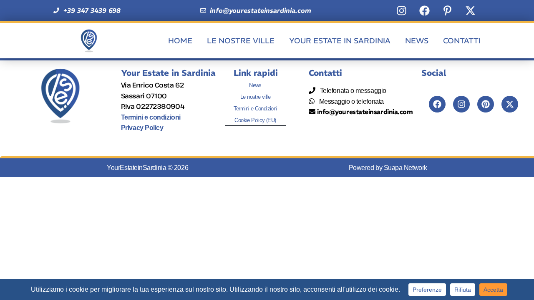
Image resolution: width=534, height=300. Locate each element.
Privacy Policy (142, 127)
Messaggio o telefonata (350, 101)
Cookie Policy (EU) (255, 120)
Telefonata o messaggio (351, 90)
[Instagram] (401, 10)
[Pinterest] (485, 104)
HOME (180, 40)
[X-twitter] (470, 10)
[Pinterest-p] (447, 10)
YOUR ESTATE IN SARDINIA (339, 40)
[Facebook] (424, 10)
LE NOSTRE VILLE (241, 40)
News (255, 85)
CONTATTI (462, 40)
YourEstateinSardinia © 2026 (147, 167)
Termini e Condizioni (255, 108)
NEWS (416, 40)
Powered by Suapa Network (388, 167)
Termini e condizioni (151, 117)
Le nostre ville (255, 97)
